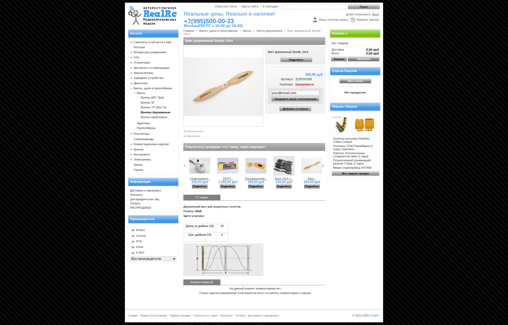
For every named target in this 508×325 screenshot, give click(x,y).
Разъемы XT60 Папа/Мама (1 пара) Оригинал (353, 147)
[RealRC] (152, 16)
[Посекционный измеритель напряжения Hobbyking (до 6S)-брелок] (255, 175)
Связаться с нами (205, 315)
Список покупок (344, 71)
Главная (188, 30)
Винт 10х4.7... (284, 178)
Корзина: (362, 19)
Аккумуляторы (143, 72)
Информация (140, 182)
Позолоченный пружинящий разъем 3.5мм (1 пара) (352, 162)
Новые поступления (153, 315)
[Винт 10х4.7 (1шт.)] (283, 175)
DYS (139, 241)
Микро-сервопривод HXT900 (352, 167)
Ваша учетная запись (333, 19)
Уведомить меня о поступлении (295, 98)
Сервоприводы (144, 139)
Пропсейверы (146, 128)
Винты (141, 93)
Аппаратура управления (150, 52)
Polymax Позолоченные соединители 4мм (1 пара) (351, 155)
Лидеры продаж (344, 106)
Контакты (136, 194)
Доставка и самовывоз (145, 190)
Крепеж (138, 149)
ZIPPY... (228, 178)
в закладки (270, 6)
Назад (184, 165)
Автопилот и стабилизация (151, 67)
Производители (142, 219)
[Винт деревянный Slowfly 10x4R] (312, 175)
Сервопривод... (200, 178)
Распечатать (195, 131)
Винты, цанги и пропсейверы (153, 88)
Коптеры (139, 47)
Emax (139, 246)
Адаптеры (143, 123)
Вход (375, 14)
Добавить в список (295, 108)
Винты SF (148, 102)
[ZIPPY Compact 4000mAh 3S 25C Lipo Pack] (227, 175)
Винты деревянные (155, 112)
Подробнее (296, 59)
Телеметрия (142, 62)
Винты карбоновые (154, 117)
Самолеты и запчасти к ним (152, 42)
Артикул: (287, 79)
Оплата (135, 203)
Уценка (138, 169)
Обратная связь (226, 6)
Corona (141, 235)
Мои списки (355, 80)
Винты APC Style (152, 97)
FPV (136, 57)
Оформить (364, 58)
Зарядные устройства (148, 77)
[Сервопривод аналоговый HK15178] (199, 175)
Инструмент (142, 154)
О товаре (202, 197)
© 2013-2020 (365, 315)
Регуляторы (141, 133)
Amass (140, 229)
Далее (323, 165)
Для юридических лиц (144, 199)
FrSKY (140, 252)
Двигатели (140, 83)
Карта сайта (250, 6)
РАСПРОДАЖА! (140, 207)
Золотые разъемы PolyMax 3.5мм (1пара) (351, 140)
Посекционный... (256, 178)
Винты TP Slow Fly (153, 107)
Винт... (312, 178)
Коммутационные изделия (151, 144)
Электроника (142, 159)
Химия (138, 164)
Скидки (132, 315)
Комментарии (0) (201, 282)
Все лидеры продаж (355, 173)
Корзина (338, 33)
